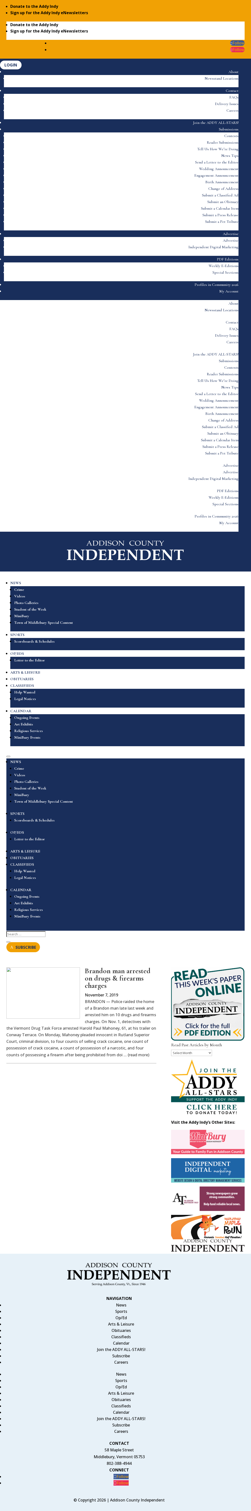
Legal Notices (25, 698)
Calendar (121, 1343)
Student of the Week (30, 609)
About (233, 71)
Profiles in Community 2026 (216, 284)
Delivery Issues (226, 103)
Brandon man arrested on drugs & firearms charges (118, 978)
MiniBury (21, 616)
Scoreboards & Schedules (34, 641)
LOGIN (10, 65)
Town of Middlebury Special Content (43, 622)
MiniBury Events (27, 737)
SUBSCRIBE (25, 947)
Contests (231, 135)
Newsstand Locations (221, 78)
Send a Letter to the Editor (216, 162)
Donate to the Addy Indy (34, 6)
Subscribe (121, 1356)
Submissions (228, 129)
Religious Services (28, 730)
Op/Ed (121, 1317)
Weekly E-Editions (223, 265)
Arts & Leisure (121, 1324)
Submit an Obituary (222, 201)
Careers (232, 110)
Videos (19, 596)
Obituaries (121, 1330)
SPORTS (17, 634)
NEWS (15, 583)
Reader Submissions (222, 142)
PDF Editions (227, 259)
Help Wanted (24, 692)
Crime (19, 589)
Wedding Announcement (218, 168)
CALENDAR (20, 711)
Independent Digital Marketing (213, 247)
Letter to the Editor (29, 660)
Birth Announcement (221, 182)
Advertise (230, 233)
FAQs (233, 97)
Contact (232, 90)
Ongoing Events (26, 717)
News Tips (229, 155)
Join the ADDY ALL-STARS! (215, 122)
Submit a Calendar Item (219, 208)
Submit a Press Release (220, 215)
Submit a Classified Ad (220, 195)
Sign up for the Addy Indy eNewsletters (49, 12)
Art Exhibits (23, 724)
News (121, 1305)
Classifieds (121, 1336)
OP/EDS (17, 653)
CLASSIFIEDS (22, 685)
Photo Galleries (26, 602)
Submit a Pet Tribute (221, 221)
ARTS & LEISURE (25, 672)
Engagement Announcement (216, 175)
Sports (121, 1311)
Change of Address (223, 188)
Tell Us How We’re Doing (217, 149)
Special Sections (225, 272)
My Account (228, 291)
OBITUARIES (22, 679)
